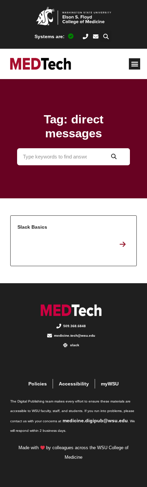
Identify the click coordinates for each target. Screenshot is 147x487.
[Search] (113, 156)
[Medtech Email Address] (96, 36)
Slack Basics (73, 240)
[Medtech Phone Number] (85, 36)
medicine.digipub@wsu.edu (95, 420)
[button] (105, 36)
